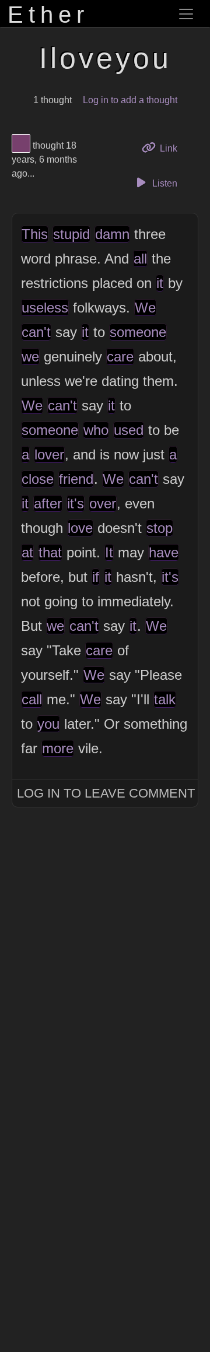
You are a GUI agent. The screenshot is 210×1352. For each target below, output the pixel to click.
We (145, 307)
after (48, 503)
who (95, 430)
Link (172, 148)
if (95, 577)
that (50, 552)
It (109, 552)
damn (112, 234)
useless (45, 307)
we (30, 356)
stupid (71, 234)
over (102, 503)
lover (49, 454)
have (163, 552)
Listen (163, 183)
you (48, 724)
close (38, 479)
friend (76, 479)
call (32, 699)
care (120, 356)
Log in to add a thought (130, 100)
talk (165, 699)
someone (138, 332)
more (58, 748)
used (129, 430)
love (80, 528)
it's (75, 503)
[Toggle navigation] (186, 14)
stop (159, 528)
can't (36, 332)
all (140, 258)
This (35, 234)
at (27, 552)
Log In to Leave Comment (106, 793)
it (159, 283)
